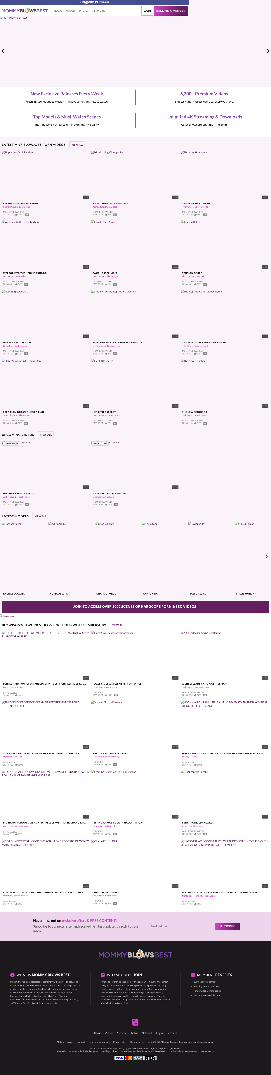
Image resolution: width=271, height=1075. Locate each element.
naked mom (125, 982)
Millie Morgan (112, 276)
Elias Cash (97, 497)
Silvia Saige (53, 996)
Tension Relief (192, 273)
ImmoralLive (52, 1003)
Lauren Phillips (26, 996)
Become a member (170, 10)
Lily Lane (186, 276)
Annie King (108, 497)
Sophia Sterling (112, 756)
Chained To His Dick (106, 892)
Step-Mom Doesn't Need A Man (23, 412)
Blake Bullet (111, 207)
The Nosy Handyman (196, 203)
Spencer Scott (201, 346)
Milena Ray (197, 896)
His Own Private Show (18, 493)
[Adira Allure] (71, 556)
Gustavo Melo (198, 276)
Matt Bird (7, 756)
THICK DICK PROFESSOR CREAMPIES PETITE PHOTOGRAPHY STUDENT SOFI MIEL (52, 753)
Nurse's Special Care (17, 342)
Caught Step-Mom (105, 273)
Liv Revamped (99, 346)
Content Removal (206, 1051)
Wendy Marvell (189, 756)
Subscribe (227, 926)
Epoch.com (72, 1051)
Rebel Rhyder (199, 415)
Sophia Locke (21, 346)
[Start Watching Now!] (94, 50)
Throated (72, 999)
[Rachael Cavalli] (25, 556)
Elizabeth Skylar (112, 415)
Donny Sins (98, 826)
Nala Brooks (110, 826)
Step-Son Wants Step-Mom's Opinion (118, 342)
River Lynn (198, 826)
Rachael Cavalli (10, 207)
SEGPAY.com (160, 1051)
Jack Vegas (187, 415)
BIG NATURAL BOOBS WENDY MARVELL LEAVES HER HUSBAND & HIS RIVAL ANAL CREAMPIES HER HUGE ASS (69, 822)
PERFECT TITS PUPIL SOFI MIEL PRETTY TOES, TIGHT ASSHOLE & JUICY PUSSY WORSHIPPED (59, 684)
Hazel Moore (99, 687)
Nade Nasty (111, 687)
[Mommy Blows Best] (25, 10)
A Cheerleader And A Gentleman (204, 684)
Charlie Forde (201, 207)
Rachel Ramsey (21, 415)
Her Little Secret (104, 412)
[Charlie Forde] (118, 556)
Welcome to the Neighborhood (25, 273)
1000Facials (16, 1003)
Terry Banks (210, 896)
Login (147, 10)
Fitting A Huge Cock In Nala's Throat (118, 822)
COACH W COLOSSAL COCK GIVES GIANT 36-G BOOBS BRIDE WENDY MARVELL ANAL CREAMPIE (61, 892)
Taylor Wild (20, 276)
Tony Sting (8, 415)
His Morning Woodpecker (110, 203)
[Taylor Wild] (211, 556)
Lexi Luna (38, 996)
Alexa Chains (111, 895)
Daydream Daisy (201, 687)
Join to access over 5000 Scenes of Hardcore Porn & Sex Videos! (135, 606)
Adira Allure (98, 207)
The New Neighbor (194, 412)
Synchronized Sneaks (197, 822)
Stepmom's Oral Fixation (20, 203)
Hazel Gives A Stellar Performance (117, 684)
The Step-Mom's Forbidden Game (204, 342)
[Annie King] (164, 556)
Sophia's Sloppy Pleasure (110, 753)
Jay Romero (98, 756)
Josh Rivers (8, 497)
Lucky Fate (8, 276)
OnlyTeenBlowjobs (32, 1003)
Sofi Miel (19, 687)
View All (77, 144)
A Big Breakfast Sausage (110, 493)
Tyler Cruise (24, 207)
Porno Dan (8, 687)
